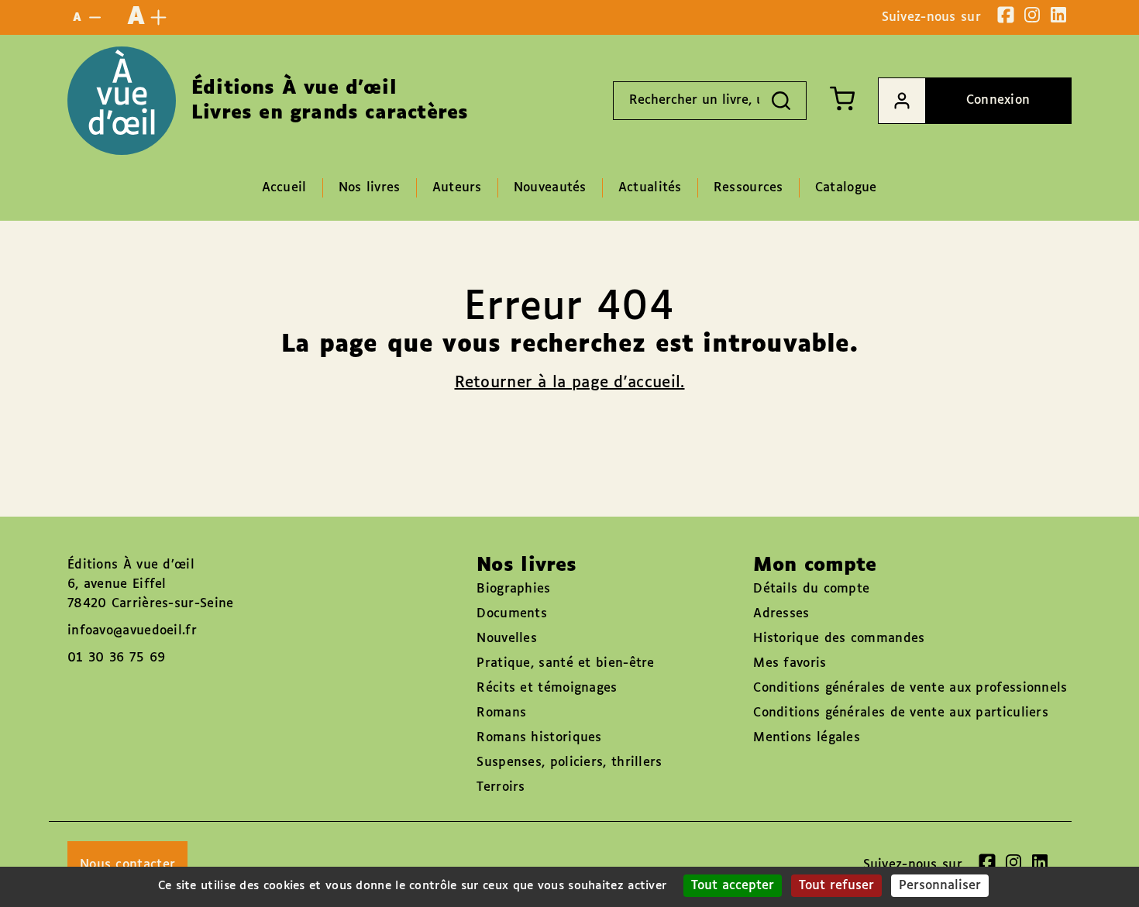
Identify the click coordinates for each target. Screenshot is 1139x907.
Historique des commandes (838, 638)
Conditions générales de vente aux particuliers (900, 713)
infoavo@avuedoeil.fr (132, 630)
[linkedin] (1058, 14)
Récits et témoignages (547, 688)
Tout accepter (732, 885)
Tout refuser (836, 885)
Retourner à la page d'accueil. (570, 382)
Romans (501, 713)
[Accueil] (121, 100)
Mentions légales (806, 737)
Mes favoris (789, 663)
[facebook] (1005, 14)
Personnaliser (940, 885)
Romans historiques (539, 737)
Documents (512, 613)
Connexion (998, 100)
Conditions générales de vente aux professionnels (910, 688)
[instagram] (1032, 14)
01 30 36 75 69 (116, 658)
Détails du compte (811, 589)
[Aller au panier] (842, 98)
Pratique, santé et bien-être (565, 663)
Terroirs (501, 787)
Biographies (513, 589)
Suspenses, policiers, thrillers (569, 762)
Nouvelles (507, 638)
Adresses (781, 613)
